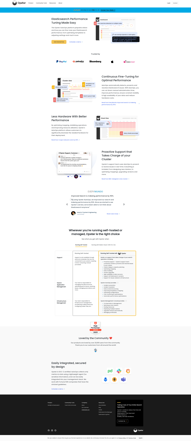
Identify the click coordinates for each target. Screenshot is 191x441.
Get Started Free (59, 42)
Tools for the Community (70, 405)
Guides (100, 409)
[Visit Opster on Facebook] (49, 430)
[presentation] (67, 204)
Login (168, 3)
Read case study (112, 214)
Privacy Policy (122, 438)
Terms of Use (132, 438)
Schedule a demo (75, 42)
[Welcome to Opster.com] (138, 430)
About (83, 405)
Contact (175, 3)
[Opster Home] (19, 3)
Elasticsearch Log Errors (104, 414)
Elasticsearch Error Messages (105, 412)
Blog (100, 407)
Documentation (102, 405)
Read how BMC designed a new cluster (115, 179)
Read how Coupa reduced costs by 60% (64, 140)
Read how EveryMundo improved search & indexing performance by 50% (119, 104)
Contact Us (121, 421)
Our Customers (85, 407)
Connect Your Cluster (107, 10)
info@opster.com (86, 409)
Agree (140, 438)
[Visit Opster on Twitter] (55, 430)
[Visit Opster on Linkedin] (52, 430)
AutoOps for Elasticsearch (53, 405)
